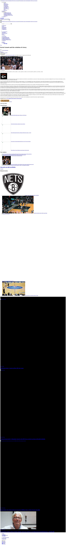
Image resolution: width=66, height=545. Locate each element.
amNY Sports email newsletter (10, 55)
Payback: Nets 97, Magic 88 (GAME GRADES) (32, 195)
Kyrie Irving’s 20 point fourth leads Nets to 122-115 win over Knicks (21, 141)
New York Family (6, 8)
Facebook (4, 542)
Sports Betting (4, 36)
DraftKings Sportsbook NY (8, 14)
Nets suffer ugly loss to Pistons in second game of (20, 150)
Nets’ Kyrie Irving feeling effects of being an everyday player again (16, 154)
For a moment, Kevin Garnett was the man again (14, 98)
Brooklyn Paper (6, 4)
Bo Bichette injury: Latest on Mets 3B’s (12, 368)
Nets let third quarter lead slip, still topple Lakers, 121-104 (21, 132)
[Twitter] (1, 18)
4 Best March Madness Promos (8, 15)
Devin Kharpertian (5, 50)
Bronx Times (6, 3)
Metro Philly (4, 32)
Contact (4, 541)
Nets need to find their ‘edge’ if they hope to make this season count (22, 164)
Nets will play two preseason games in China (31, 295)
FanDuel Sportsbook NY (7, 13)
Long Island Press (4, 31)
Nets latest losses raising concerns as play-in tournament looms (13, 155)
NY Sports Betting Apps (7, 12)
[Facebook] (0, 18)
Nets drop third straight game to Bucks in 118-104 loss (18, 115)
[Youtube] (3, 18)
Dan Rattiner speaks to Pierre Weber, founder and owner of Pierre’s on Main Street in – (27, 531)
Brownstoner (6, 5)
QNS (4, 9)
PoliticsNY (5, 10)
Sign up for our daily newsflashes (8, 167)
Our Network (4, 25)
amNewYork (2, 366)
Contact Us (3, 16)
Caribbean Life (6, 6)
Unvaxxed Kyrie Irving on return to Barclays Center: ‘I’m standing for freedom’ (18, 165)
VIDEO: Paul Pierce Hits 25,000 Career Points (40, 213)
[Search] (9, 19)
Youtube (4, 543)
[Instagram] (2, 18)
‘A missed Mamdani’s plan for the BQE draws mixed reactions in (22, 439)
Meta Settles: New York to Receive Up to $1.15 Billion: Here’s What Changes (20, 509)
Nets (1, 45)
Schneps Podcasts (2, 529)
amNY (3, 26)
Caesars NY (4, 40)
